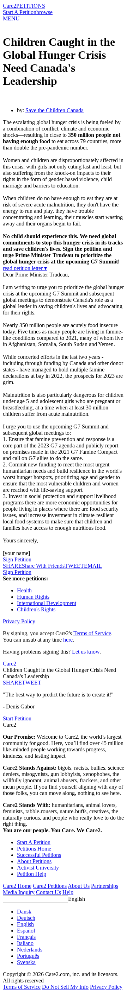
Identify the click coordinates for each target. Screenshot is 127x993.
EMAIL (93, 566)
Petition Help (31, 874)
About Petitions (34, 861)
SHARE (12, 683)
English (76, 899)
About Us (79, 886)
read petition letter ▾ (25, 268)
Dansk (24, 912)
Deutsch (26, 918)
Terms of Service (92, 633)
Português (28, 956)
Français (26, 937)
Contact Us (48, 892)
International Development (46, 603)
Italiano (25, 943)
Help (67, 892)
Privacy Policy (19, 621)
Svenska (26, 962)
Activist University (38, 868)
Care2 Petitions (50, 886)
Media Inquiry (19, 892)
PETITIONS (30, 6)
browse (44, 12)
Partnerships (104, 886)
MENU (11, 18)
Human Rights (33, 597)
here (68, 640)
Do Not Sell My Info (65, 987)
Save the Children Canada (54, 110)
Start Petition (17, 718)
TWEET (74, 566)
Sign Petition (17, 559)
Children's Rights (36, 609)
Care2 (9, 6)
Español (26, 931)
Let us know (85, 652)
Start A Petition (19, 12)
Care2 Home (17, 886)
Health (24, 590)
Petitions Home (34, 849)
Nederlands (29, 950)
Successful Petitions (39, 855)
